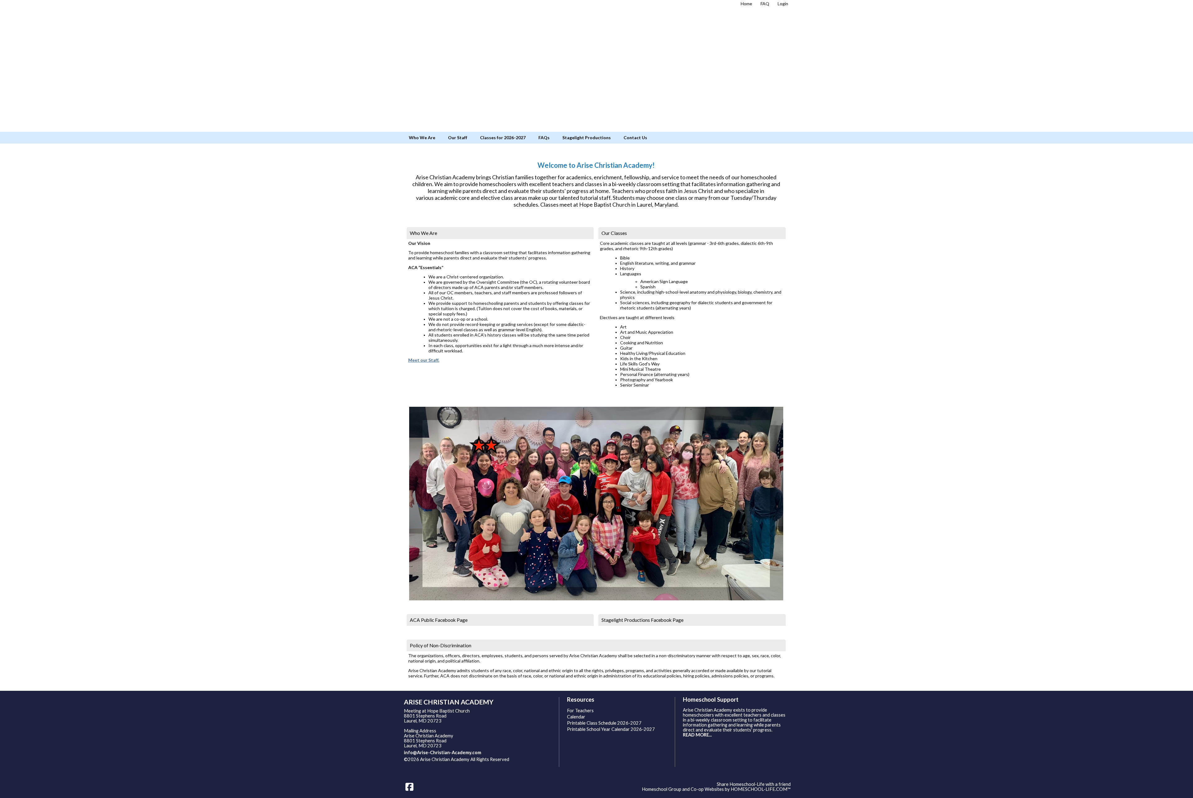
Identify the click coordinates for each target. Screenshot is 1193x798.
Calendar (576, 716)
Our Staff (457, 137)
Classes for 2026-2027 (503, 137)
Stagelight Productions (586, 137)
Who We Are (422, 137)
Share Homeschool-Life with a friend (754, 784)
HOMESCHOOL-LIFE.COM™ (761, 789)
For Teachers (580, 710)
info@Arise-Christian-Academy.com (442, 752)
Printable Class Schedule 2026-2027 (604, 723)
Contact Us (635, 137)
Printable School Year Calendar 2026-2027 (611, 729)
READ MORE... (697, 734)
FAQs (544, 137)
